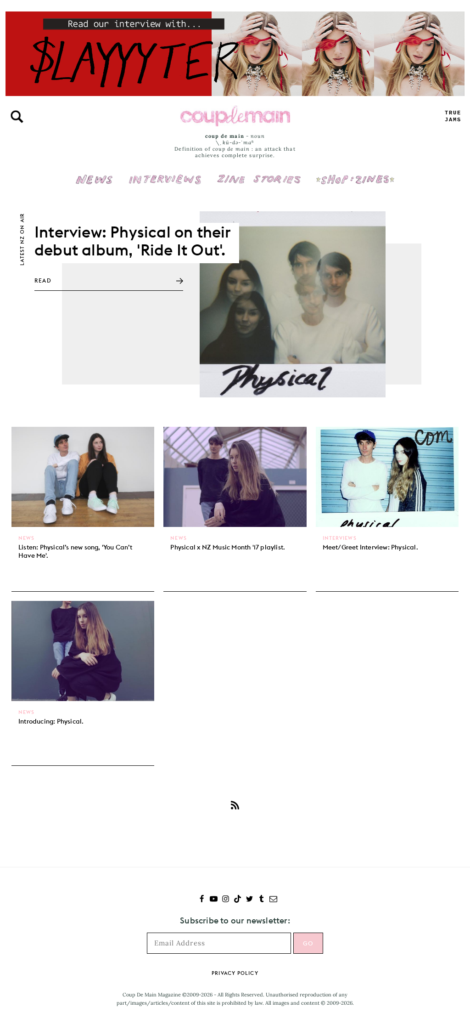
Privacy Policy (235, 973)
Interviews (165, 173)
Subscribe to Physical (235, 805)
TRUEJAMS (453, 116)
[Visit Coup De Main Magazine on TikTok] (237, 900)
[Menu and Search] (17, 116)
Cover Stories (258, 173)
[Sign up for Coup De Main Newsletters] (273, 900)
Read (42, 280)
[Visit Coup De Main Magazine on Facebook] (201, 900)
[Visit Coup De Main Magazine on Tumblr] (261, 900)
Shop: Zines (355, 173)
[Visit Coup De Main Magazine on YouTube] (213, 900)
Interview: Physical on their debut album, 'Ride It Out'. (132, 241)
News (94, 185)
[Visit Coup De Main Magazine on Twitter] (249, 900)
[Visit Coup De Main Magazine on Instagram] (225, 900)
